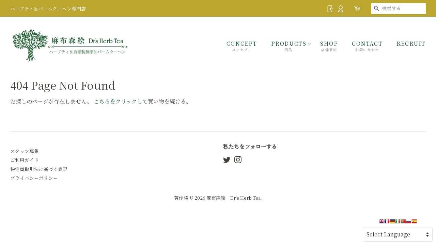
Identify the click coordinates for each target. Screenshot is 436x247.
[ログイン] (330, 8)
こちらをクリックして (121, 101)
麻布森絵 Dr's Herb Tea (233, 197)
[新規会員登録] (340, 8)
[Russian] (408, 223)
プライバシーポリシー (34, 177)
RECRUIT (411, 43)
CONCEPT (242, 46)
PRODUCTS (289, 46)
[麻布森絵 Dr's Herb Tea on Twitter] (227, 160)
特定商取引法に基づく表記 (38, 169)
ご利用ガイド (24, 159)
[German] (392, 223)
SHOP (329, 46)
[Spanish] (414, 223)
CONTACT (367, 46)
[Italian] (398, 223)
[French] (387, 223)
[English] (381, 223)
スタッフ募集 (24, 151)
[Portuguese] (403, 223)
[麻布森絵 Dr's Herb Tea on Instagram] (238, 160)
